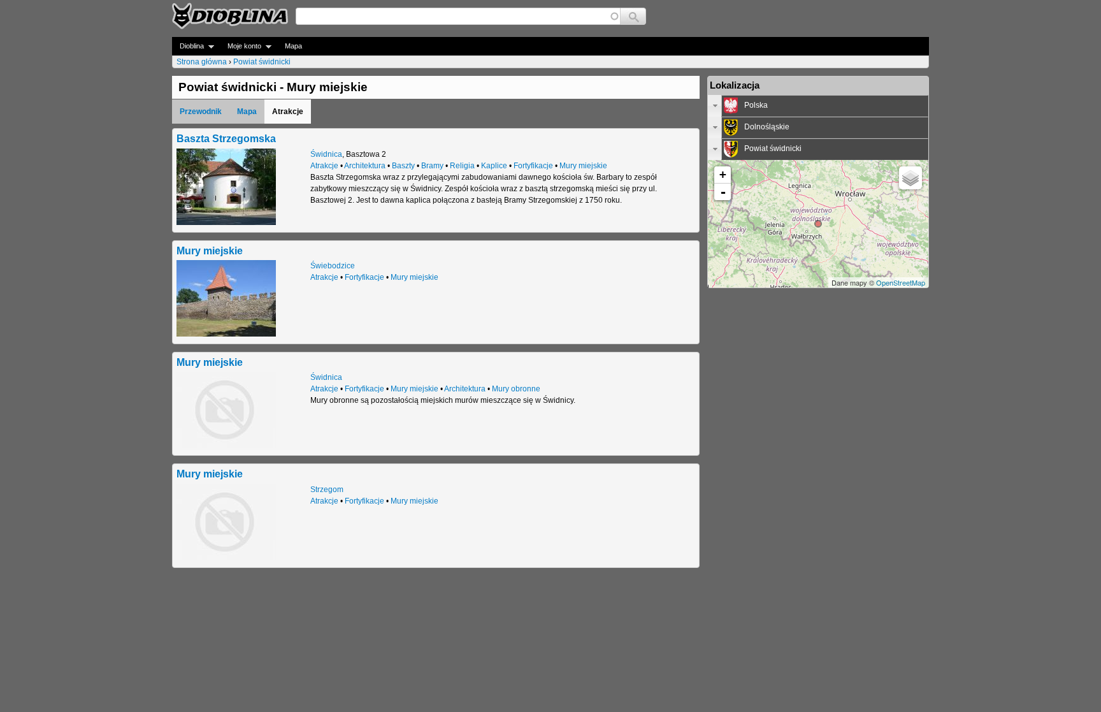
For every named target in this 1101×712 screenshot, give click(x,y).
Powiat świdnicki (262, 61)
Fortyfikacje (533, 165)
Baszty (403, 165)
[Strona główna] (230, 16)
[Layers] (910, 177)
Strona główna (201, 61)
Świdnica (326, 154)
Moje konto (240, 46)
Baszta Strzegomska (226, 138)
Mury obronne (516, 388)
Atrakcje (324, 165)
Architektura (364, 165)
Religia (462, 165)
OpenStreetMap (900, 282)
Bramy (432, 165)
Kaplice (494, 165)
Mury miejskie (583, 165)
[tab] (818, 106)
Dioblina (188, 46)
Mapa (293, 46)
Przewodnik (201, 111)
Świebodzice (332, 265)
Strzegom (326, 489)
